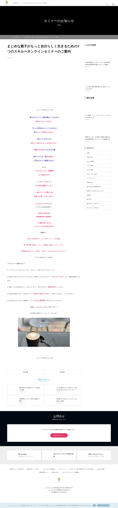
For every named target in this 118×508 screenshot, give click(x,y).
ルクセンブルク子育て (92, 174)
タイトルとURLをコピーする (45, 110)
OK (94, 505)
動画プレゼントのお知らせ (17, 469)
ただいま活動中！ (91, 161)
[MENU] (113, 4)
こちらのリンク (40, 307)
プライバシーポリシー (103, 505)
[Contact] (62, 497)
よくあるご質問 (100, 469)
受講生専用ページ (43, 472)
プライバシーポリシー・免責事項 (70, 472)
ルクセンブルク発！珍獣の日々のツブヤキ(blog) (81, 469)
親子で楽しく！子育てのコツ (93, 203)
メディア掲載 (90, 165)
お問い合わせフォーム (59, 435)
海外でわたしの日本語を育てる (94, 186)
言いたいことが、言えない (93, 207)
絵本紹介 (89, 195)
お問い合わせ (55, 472)
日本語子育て (90, 182)
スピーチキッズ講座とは (49, 469)
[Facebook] (55, 497)
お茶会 (88, 153)
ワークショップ (90, 178)
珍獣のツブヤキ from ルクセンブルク (95, 191)
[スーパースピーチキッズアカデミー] (59, 480)
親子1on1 (89, 199)
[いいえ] (116, 505)
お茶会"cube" (90, 157)
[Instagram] (59, 497)
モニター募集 (90, 169)
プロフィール (62, 469)
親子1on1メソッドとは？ (33, 469)
